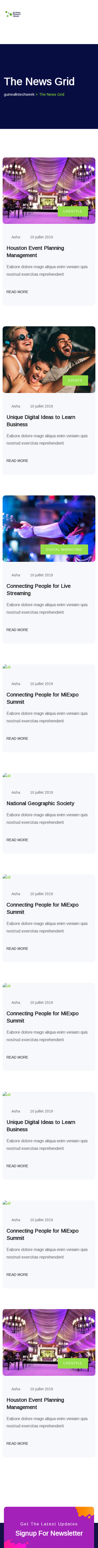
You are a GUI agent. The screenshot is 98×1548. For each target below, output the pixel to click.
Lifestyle (73, 211)
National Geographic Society (40, 803)
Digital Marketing (64, 549)
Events (75, 380)
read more (18, 292)
